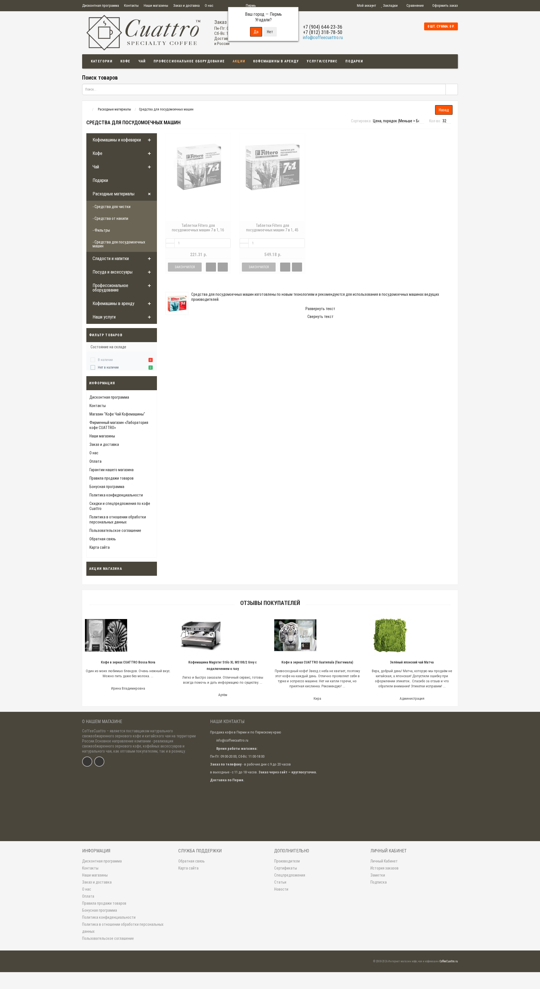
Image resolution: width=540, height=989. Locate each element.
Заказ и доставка (186, 5)
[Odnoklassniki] (99, 762)
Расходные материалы (113, 194)
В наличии (105, 360)
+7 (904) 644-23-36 (322, 27)
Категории (101, 61)
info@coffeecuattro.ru (323, 37)
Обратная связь (102, 539)
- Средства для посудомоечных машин (119, 244)
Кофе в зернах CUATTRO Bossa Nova (128, 662)
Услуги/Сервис (322, 61)
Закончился (185, 267)
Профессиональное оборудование (189, 61)
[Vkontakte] (87, 762)
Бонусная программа (106, 486)
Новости (281, 889)
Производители (287, 861)
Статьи (280, 882)
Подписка (378, 882)
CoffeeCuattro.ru (448, 961)
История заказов (384, 868)
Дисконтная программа (100, 5)
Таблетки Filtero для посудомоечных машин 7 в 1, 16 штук (198, 230)
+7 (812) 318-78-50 (322, 32)
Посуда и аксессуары (112, 272)
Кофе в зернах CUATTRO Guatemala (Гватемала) (317, 662)
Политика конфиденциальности (116, 495)
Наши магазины (156, 5)
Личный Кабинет (384, 861)
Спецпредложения (289, 875)
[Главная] (87, 109)
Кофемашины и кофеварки (117, 140)
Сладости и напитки (111, 258)
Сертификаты (285, 868)
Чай (142, 61)
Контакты (131, 5)
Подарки (354, 61)
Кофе (125, 61)
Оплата (95, 461)
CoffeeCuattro (94, 731)
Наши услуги (104, 317)
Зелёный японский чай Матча (412, 662)
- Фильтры (101, 230)
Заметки (377, 875)
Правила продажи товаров (111, 478)
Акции (239, 61)
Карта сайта (99, 547)
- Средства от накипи (110, 218)
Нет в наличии (108, 367)
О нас (209, 5)
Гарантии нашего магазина (111, 470)
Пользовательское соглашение (115, 530)
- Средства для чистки (111, 206)
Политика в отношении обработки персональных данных (122, 928)
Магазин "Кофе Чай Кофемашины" (117, 414)
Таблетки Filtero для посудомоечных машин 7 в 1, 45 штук (272, 230)
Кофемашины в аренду (276, 61)
